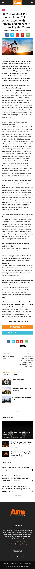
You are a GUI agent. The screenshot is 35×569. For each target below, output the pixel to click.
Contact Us (21, 563)
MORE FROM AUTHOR (10, 375)
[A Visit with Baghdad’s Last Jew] (6, 399)
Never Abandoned (18, 379)
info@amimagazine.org (20, 544)
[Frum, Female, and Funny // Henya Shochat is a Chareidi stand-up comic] (5, 444)
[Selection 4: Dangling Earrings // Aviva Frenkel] (17, 430)
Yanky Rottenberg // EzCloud (8, 357)
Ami (3, 10)
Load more (17, 495)
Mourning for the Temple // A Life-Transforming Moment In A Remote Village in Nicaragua (22, 453)
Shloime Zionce (6, 480)
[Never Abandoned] (6, 381)
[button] (32, 2)
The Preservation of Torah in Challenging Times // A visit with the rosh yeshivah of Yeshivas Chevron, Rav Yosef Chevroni (26, 361)
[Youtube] (22, 556)
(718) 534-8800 (21, 542)
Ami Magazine (7, 437)
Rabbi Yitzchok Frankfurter (11, 30)
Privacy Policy (28, 563)
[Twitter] (17, 556)
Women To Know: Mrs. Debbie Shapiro (15, 467)
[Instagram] (12, 556)
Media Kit (13, 563)
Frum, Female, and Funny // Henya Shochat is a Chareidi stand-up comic (21, 444)
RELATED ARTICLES (9, 372)
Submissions (6, 563)
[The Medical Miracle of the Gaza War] (6, 390)
